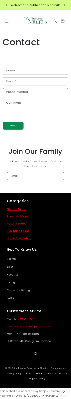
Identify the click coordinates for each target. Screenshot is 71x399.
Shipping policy (37, 378)
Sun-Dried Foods (18, 231)
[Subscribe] (60, 176)
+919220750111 (27, 319)
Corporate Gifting (18, 290)
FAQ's (10, 298)
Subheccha (20, 368)
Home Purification (19, 238)
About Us (12, 274)
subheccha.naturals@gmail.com (29, 326)
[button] (7, 21)
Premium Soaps (17, 216)
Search (11, 259)
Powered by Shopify (37, 368)
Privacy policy (14, 373)
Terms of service (34, 373)
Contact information (57, 373)
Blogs (10, 266)
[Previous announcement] (6, 5)
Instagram (13, 282)
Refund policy (58, 368)
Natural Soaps (16, 223)
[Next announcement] (64, 5)
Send (13, 125)
